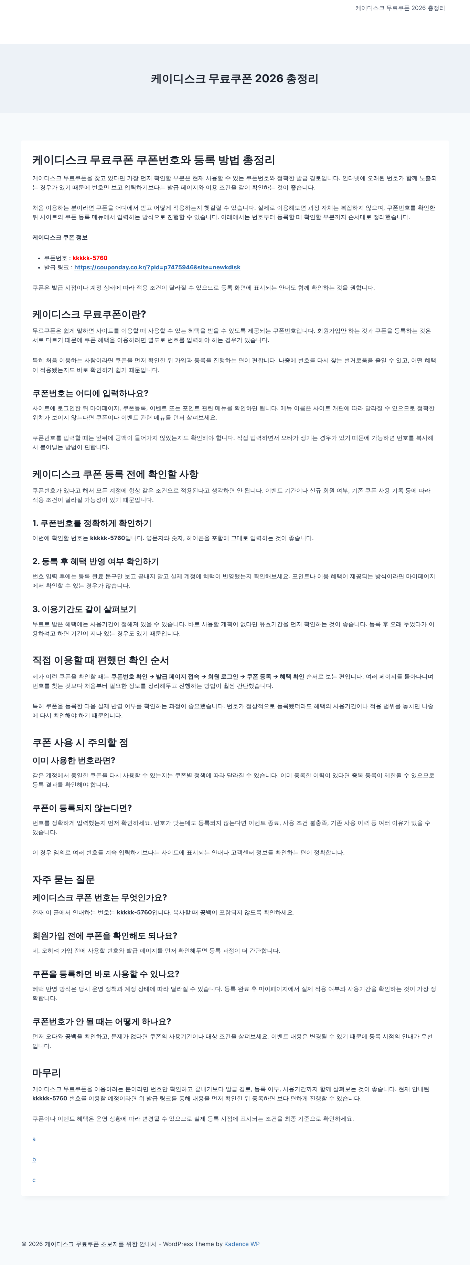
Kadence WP (242, 1244)
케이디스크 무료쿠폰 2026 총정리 (400, 7)
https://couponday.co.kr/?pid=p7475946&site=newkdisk (157, 267)
